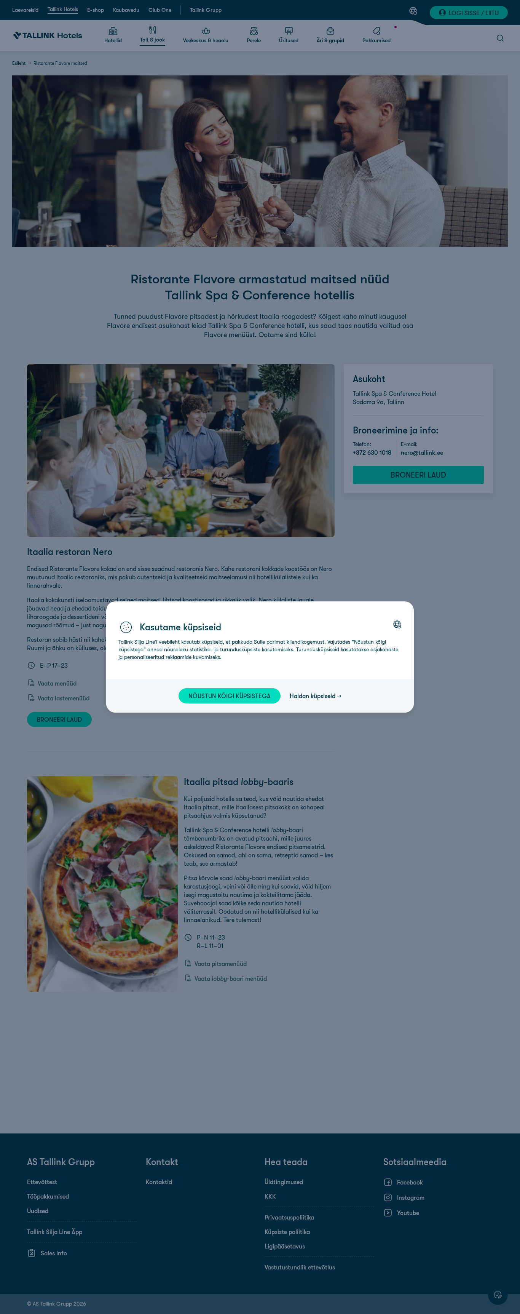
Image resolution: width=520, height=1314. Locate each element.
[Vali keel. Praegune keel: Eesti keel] (397, 624)
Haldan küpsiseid (312, 696)
